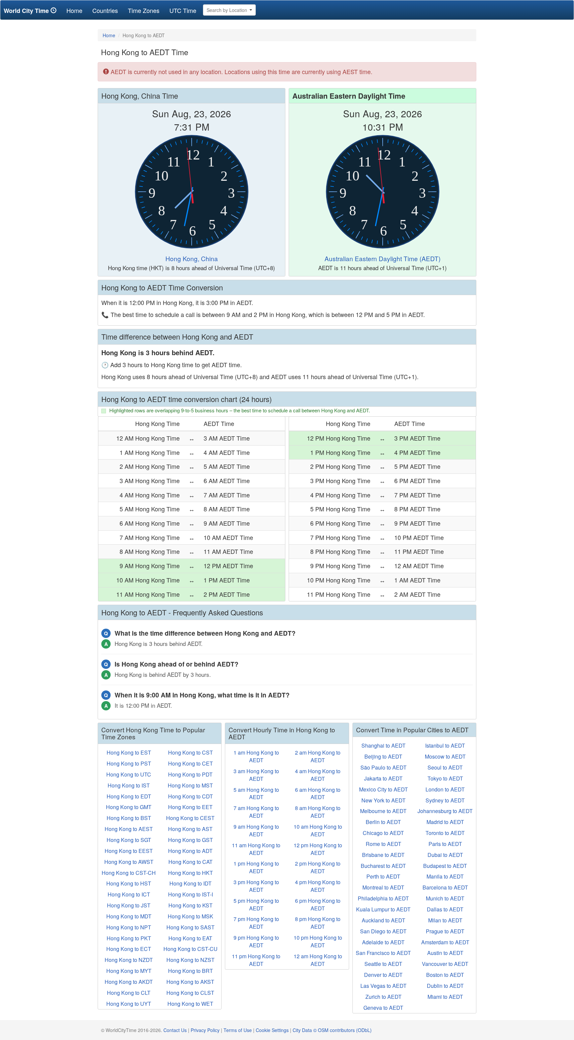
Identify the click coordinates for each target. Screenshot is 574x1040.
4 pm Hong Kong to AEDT (317, 885)
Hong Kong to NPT (128, 927)
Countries (105, 10)
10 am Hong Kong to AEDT (318, 830)
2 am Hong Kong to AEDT (317, 756)
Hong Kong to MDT (128, 916)
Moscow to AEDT (445, 756)
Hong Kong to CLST (190, 992)
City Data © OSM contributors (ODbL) (332, 1030)
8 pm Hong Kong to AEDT (317, 922)
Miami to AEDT (445, 996)
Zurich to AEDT (383, 996)
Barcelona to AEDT (445, 887)
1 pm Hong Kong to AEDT (256, 867)
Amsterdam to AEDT (445, 942)
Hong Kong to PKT (129, 938)
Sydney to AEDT (445, 800)
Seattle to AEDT (383, 964)
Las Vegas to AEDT (383, 985)
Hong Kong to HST (128, 883)
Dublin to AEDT (445, 985)
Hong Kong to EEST (129, 851)
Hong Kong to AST (190, 829)
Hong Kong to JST (128, 905)
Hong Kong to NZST (190, 960)
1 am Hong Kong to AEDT (256, 756)
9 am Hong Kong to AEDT (256, 830)
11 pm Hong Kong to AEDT (256, 960)
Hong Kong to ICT (129, 894)
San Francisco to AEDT (383, 953)
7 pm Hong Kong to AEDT (256, 922)
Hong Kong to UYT (128, 1003)
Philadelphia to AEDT (383, 898)
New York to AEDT (383, 800)
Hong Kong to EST (129, 752)
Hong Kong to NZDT (129, 960)
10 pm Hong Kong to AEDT (318, 941)
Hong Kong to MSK (190, 916)
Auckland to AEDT (383, 920)
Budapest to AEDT (445, 866)
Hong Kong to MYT (128, 971)
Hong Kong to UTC (128, 774)
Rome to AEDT (383, 844)
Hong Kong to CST (190, 752)
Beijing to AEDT (383, 756)
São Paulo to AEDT (383, 767)
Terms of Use (238, 1030)
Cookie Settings (272, 1030)
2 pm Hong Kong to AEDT (317, 867)
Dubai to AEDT (445, 855)
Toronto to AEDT (445, 833)
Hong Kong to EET (190, 807)
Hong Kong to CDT (190, 796)
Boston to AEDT (445, 975)
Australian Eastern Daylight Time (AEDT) (382, 258)
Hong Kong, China (191, 258)
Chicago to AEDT (383, 833)
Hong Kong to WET (190, 1003)
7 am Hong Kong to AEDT (256, 811)
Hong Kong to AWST (128, 862)
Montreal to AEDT (383, 887)
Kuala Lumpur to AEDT (383, 909)
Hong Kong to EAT (190, 938)
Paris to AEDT (445, 844)
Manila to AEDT (445, 876)
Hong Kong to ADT (190, 851)
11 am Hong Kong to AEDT (256, 849)
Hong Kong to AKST (190, 982)
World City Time (27, 10)
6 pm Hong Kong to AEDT (317, 904)
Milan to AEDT (445, 920)
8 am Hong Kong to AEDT (317, 811)
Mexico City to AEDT (383, 789)
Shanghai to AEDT (383, 745)
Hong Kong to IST (129, 785)
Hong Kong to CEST (190, 818)
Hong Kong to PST (129, 763)
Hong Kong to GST (190, 840)
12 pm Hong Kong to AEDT (318, 849)
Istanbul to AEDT (445, 745)
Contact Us (175, 1030)
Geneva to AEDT (383, 1007)
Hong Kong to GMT (128, 807)
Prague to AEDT (445, 931)
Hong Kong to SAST (190, 927)
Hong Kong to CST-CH (129, 873)
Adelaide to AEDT (383, 942)
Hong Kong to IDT (190, 883)
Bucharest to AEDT (383, 866)
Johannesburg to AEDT (445, 811)
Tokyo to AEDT (445, 778)
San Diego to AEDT (383, 931)
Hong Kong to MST (190, 785)
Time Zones (143, 10)
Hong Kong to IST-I (190, 894)
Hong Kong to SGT (129, 840)
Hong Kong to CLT (128, 992)
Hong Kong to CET (190, 763)
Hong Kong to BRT (190, 971)
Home (76, 10)
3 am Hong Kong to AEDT (256, 774)
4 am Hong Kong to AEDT (317, 774)
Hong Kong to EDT (129, 796)
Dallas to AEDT (445, 909)
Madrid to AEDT (445, 822)
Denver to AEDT (383, 975)
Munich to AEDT (445, 898)
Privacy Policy (205, 1030)
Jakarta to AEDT (383, 778)
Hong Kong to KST (190, 905)
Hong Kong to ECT (128, 949)
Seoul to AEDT (445, 767)
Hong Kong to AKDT (129, 982)
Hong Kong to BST (129, 818)
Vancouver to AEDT (445, 964)
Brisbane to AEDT (383, 855)
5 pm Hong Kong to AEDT (256, 904)
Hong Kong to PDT (190, 774)
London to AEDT (445, 789)
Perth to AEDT (383, 876)
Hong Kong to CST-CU (190, 949)
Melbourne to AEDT (383, 811)
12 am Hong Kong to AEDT (318, 960)
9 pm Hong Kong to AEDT (256, 941)
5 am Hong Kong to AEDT (256, 793)
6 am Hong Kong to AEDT (317, 793)
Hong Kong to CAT (190, 862)
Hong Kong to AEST (129, 829)
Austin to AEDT (445, 953)
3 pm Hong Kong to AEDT (256, 885)
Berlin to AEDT (383, 822)
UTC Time (182, 10)
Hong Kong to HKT (190, 873)
